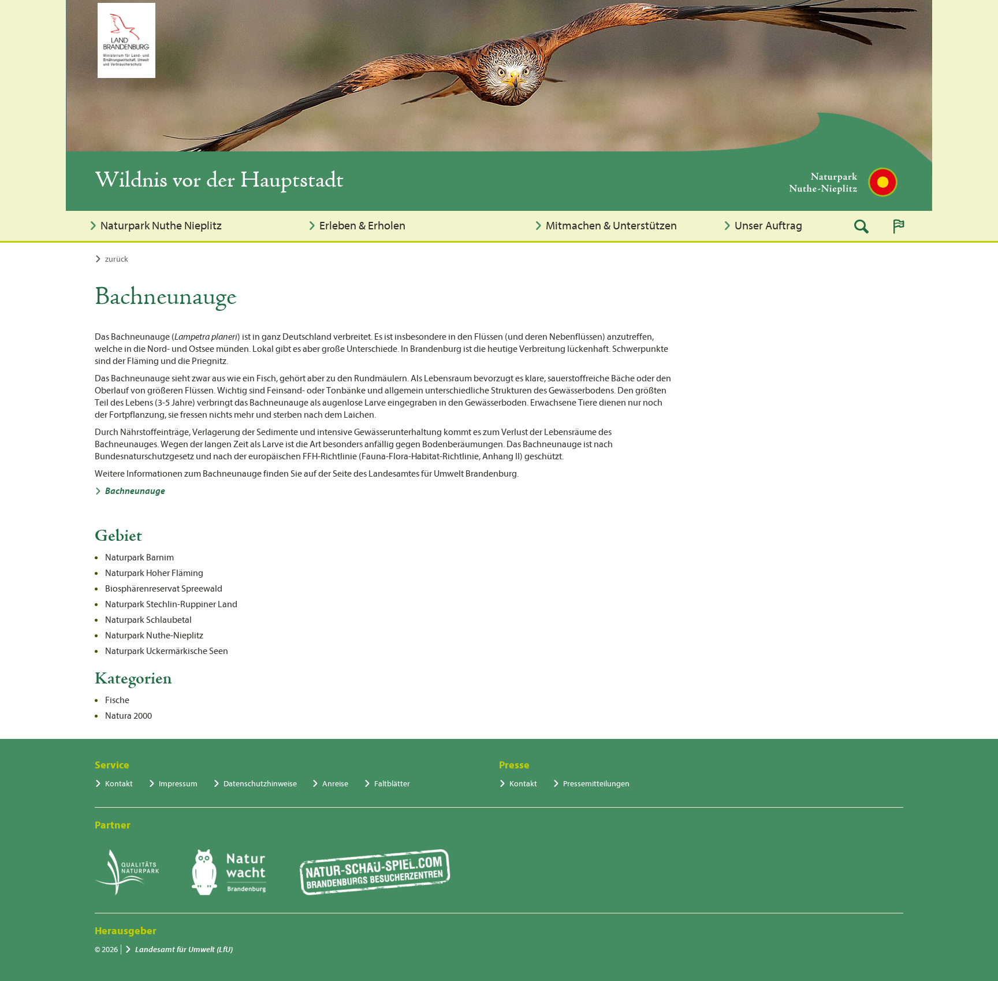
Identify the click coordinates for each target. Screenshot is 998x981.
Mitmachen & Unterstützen (611, 225)
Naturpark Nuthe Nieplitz (161, 225)
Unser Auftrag (768, 225)
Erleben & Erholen (362, 225)
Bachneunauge (135, 491)
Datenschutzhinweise (260, 784)
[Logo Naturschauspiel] (375, 872)
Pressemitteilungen (596, 784)
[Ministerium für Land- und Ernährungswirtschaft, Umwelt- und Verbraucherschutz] (126, 40)
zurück (116, 259)
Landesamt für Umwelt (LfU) (184, 949)
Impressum (178, 784)
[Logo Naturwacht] (229, 872)
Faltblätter (392, 784)
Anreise (335, 784)
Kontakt (119, 784)
